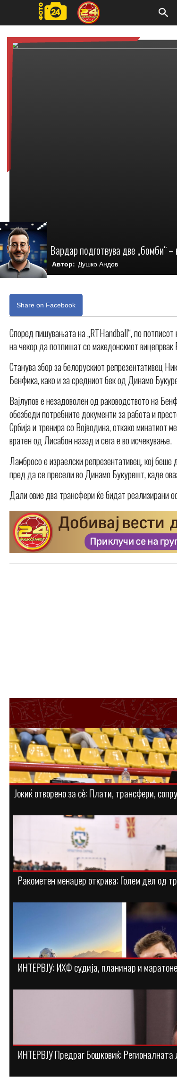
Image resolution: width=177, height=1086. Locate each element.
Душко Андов (98, 264)
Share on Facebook (46, 305)
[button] (164, 12)
